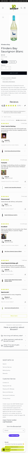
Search (4, 364)
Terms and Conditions (9, 395)
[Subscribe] (23, 430)
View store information (9, 81)
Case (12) (12, 62)
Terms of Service (7, 367)
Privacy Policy (6, 398)
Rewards (5, 373)
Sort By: (18, 120)
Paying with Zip (7, 385)
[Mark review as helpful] (25, 145)
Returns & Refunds (8, 392)
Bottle (4, 62)
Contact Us (6, 382)
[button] (2, 8)
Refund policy (6, 370)
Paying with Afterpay (8, 389)
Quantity (3, 65)
